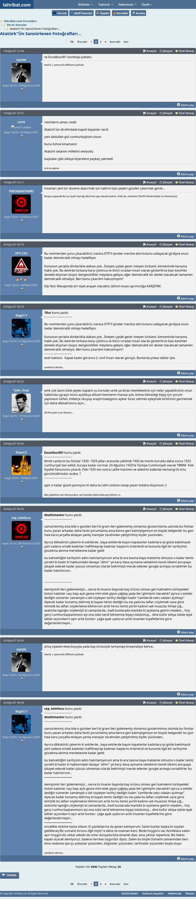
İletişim (189, 893)
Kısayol (151, 51)
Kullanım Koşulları (153, 893)
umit (21, 122)
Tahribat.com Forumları (20, 21)
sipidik (21, 60)
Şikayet (168, 51)
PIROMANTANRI (21, 191)
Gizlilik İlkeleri (130, 893)
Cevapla (11, 875)
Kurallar (122, 13)
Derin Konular (17, 25)
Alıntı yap (187, 105)
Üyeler (104, 13)
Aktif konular (83, 13)
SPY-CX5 (21, 253)
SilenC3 (21, 452)
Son (126, 42)
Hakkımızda (174, 893)
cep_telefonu (21, 518)
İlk (72, 42)
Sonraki (114, 42)
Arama (140, 13)
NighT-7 (21, 315)
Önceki (82, 42)
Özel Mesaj (186, 51)
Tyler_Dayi (21, 390)
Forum (62, 13)
